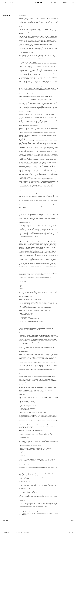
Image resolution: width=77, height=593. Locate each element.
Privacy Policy (17, 532)
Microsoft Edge (23, 281)
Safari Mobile (22, 286)
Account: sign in (65, 2)
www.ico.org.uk (50, 45)
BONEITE (7, 532)
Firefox (21, 284)
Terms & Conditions (25, 532)
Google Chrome (23, 280)
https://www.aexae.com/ (34, 21)
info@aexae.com (42, 49)
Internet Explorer (23, 282)
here (39, 292)
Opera (21, 288)
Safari (21, 285)
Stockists (4, 2)
